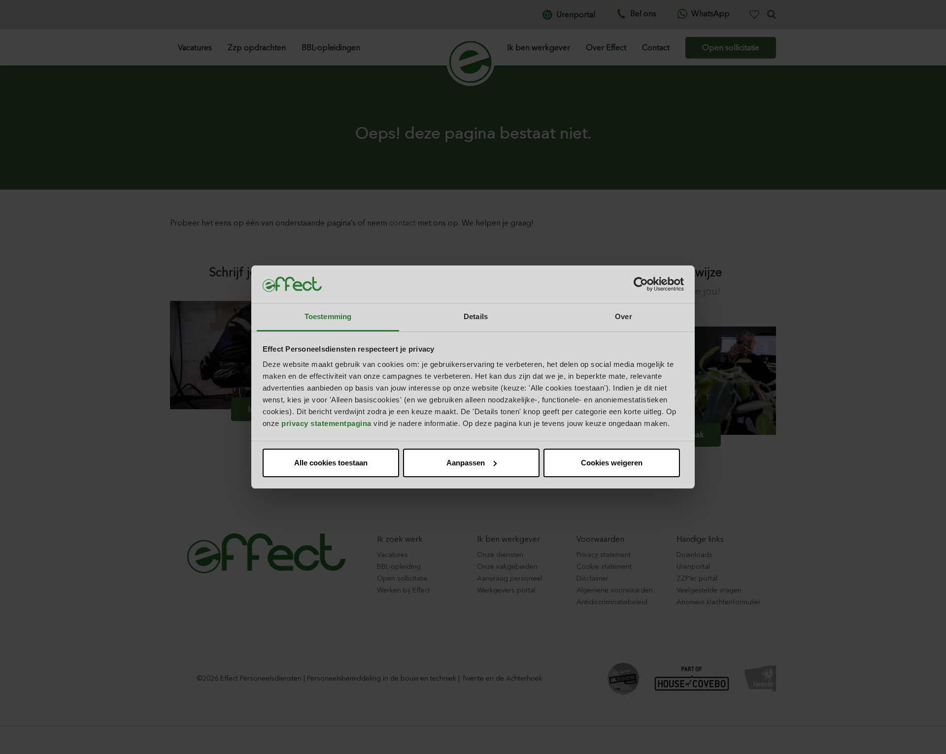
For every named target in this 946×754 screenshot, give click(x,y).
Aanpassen (465, 463)
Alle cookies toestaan (331, 463)
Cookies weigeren (611, 463)
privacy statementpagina (326, 423)
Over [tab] (623, 316)
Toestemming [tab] (327, 316)
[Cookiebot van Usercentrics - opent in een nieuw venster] (641, 284)
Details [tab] (476, 316)
